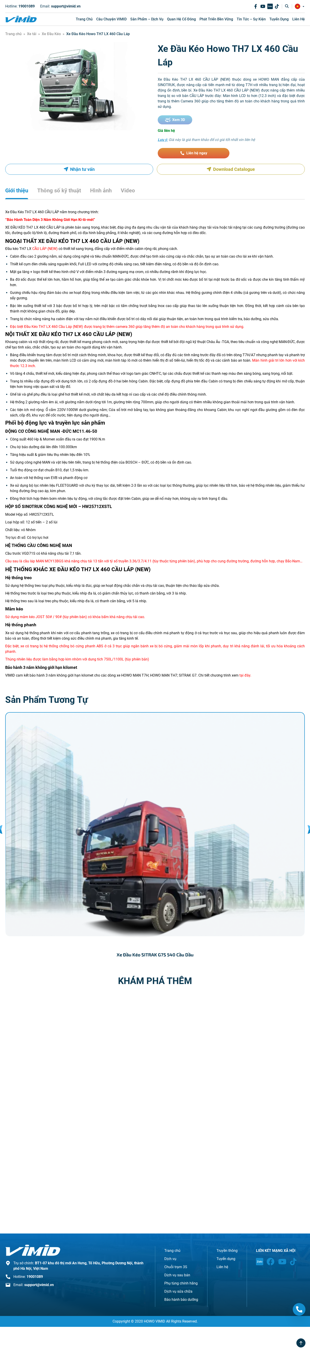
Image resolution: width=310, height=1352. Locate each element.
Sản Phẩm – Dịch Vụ (146, 19)
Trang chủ (84, 19)
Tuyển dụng (279, 19)
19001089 (35, 1277)
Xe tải (31, 34)
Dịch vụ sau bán (177, 1275)
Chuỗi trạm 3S (175, 1267)
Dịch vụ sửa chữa (178, 1291)
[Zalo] (270, 6)
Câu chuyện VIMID (111, 19)
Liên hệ (298, 19)
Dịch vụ (170, 1259)
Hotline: (20, 6)
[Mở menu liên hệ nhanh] (299, 1309)
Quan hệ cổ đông (181, 19)
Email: (60, 6)
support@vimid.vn (39, 1285)
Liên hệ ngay (196, 153)
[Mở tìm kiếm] (287, 6)
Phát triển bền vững (216, 19)
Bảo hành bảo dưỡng (181, 1299)
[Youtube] (263, 6)
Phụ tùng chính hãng (181, 1283)
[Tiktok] (277, 6)
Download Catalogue (234, 169)
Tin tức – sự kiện (251, 19)
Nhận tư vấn (82, 169)
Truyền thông (227, 1250)
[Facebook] (255, 6)
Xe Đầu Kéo (51, 34)
